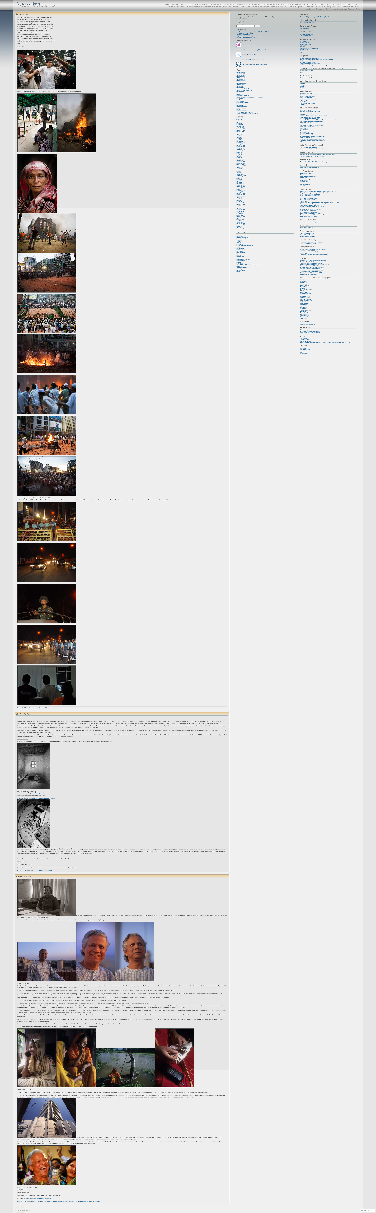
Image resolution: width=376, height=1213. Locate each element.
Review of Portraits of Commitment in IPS (311, 270)
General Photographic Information (309, 58)
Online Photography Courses (308, 243)
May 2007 (239, 155)
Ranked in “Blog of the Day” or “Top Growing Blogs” (314, 17)
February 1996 (240, 225)
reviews (238, 262)
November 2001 (240, 209)
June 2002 (239, 207)
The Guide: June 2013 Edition (244, 33)
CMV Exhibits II (240, 76)
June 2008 (239, 137)
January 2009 (240, 127)
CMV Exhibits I (240, 75)
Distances (261, 59)
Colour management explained (308, 330)
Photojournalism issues (243, 259)
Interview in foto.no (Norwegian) (308, 124)
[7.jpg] (46, 980)
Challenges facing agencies (307, 250)
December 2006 (240, 162)
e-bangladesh (303, 85)
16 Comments (96, 1201)
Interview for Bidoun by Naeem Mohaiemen (312, 121)
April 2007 (239, 156)
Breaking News (240, 72)
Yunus (90, 1201)
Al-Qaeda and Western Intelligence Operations (249, 36)
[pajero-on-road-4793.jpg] (46, 582)
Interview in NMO (304, 128)
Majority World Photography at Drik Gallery (312, 206)
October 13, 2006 (21, 1201)
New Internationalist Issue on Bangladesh (311, 149)
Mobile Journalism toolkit (307, 61)
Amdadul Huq (303, 281)
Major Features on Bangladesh (245, 245)
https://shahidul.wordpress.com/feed (310, 167)
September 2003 (241, 196)
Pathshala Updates (296, 7)
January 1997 (240, 222)
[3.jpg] (76, 1087)
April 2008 (239, 140)
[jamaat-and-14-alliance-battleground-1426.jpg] (46, 333)
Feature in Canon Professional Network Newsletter (314, 115)
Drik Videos (239, 94)
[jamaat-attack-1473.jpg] (46, 413)
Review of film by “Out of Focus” (309, 266)
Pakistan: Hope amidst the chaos (245, 37)
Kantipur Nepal (304, 129)
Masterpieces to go (305, 179)
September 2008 (241, 133)
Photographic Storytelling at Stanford (310, 213)
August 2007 (240, 151)
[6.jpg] (134, 980)
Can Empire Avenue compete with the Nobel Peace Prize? (252, 32)
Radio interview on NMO (306, 133)
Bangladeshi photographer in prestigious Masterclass (315, 193)
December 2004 (240, 185)
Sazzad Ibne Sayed (305, 313)
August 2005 (240, 177)
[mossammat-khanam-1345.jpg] (37, 212)
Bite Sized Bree (246, 64)
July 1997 (239, 220)
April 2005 (239, 181)
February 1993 (240, 229)
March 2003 (239, 201)
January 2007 (240, 160)
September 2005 (241, 175)
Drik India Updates (241, 93)
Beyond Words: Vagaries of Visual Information (312, 249)
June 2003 (239, 200)
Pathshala (303, 52)
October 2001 (240, 211)
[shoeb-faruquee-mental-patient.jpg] (33, 788)
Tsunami (302, 185)
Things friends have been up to (245, 112)
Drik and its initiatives (242, 237)
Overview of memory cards (307, 62)
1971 (237, 234)
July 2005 (239, 178)
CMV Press (239, 86)
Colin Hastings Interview (306, 197)
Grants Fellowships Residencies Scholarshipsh (203, 7)
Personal (238, 255)
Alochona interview (305, 110)
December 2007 (240, 145)
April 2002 (239, 208)
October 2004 (240, 188)
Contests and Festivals (345, 9)
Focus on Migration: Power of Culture (310, 117)
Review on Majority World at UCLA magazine (312, 136)
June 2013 (239, 120)
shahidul (33, 707)
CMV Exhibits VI (240, 82)
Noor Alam (303, 308)
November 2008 (240, 130)
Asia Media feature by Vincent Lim (309, 113)
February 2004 (240, 190)
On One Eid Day (23, 714)
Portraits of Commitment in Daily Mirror (311, 263)
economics (65, 1201)
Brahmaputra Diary (305, 175)
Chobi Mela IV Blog (305, 42)
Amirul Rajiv (303, 282)
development (58, 1201)
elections (239, 240)
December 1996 (240, 223)
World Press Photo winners (307, 103)
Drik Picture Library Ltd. (306, 47)
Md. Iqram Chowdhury (306, 299)
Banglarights (303, 41)
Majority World (42, 793)
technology (239, 269)
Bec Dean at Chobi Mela (306, 34)
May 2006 (239, 171)
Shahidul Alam (84, 1201)
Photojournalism (241, 258)
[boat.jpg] (125, 1087)
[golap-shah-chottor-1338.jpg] (46, 252)
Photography (240, 256)
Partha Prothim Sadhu (306, 310)
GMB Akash (303, 291)
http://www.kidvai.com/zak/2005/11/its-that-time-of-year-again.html (58, 867)
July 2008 (239, 135)
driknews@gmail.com (32, 1198)
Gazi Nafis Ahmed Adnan (307, 289)
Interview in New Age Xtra (307, 126)
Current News (240, 91)
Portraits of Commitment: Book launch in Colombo (314, 215)
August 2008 (240, 134)
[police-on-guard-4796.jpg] (46, 663)
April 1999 (239, 218)
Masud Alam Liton (305, 296)
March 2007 (239, 157)
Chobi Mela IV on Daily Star (307, 262)
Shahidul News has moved (243, 34)
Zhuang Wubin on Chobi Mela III (308, 274)
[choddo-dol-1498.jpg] (46, 495)
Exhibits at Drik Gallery (176, 7)
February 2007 (240, 159)
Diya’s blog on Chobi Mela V (307, 22)
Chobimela (303, 45)
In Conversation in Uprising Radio (309, 118)
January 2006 (240, 174)
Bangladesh (40, 1201)
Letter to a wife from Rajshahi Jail (309, 205)
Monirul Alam (303, 302)
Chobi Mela (303, 348)
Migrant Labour (304, 180)
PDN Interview (304, 131)
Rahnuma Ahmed (241, 260)
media (238, 247)
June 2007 (239, 153)
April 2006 (239, 172)
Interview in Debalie (305, 122)
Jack (243, 55)
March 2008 (239, 141)
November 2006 (240, 163)
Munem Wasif (303, 304)
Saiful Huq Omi (304, 311)
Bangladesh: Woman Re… (249, 59)
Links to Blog (245, 7)
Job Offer (235, 7)
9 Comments (48, 707)
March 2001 (239, 214)
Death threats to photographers (308, 198)
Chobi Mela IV (303, 338)
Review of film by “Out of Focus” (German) (312, 267)
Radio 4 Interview (305, 132)
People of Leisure (305, 184)
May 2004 (239, 189)
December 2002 (240, 204)
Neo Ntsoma (303, 307)
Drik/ (36, 793)
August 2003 (240, 197)
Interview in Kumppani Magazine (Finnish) (311, 125)
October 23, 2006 (21, 870)
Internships (226, 7)
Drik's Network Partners (243, 239)
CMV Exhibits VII (241, 83)
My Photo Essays (241, 250)
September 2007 (241, 149)
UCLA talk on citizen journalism (308, 216)
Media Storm (303, 101)
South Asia (239, 266)
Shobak (302, 87)
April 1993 (239, 227)
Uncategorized (40, 707)
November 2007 (240, 146)
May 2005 (239, 179)
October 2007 (240, 148)
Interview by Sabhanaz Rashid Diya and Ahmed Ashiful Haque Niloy (318, 120)
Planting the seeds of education (308, 78)
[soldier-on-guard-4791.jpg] (46, 622)
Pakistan (238, 254)
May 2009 (239, 123)
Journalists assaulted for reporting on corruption (313, 204)
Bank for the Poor (23, 876)
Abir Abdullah (303, 280)
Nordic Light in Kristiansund (307, 236)
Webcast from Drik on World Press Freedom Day (313, 156)
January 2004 (240, 192)
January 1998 (240, 219)
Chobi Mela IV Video (305, 44)
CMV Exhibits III (240, 78)
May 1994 (239, 226)
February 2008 (240, 142)
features (238, 241)
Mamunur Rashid (304, 295)
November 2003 (240, 194)
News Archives (281, 7)
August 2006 (240, 167)
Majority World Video (305, 341)
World (238, 271)
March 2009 (239, 124)
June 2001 (239, 212)
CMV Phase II (240, 84)
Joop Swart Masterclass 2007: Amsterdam (312, 242)
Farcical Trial (303, 201)
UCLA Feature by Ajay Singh (308, 142)
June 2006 (239, 170)
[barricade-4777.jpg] (46, 541)
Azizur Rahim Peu (305, 285)
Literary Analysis (305, 100)
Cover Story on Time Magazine (308, 147)
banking (53, 1201)
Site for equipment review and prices (310, 63)
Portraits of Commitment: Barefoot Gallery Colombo (314, 264)
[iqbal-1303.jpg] (46, 89)
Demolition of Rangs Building (308, 222)
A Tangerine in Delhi (305, 173)
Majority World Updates (260, 7)
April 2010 (239, 122)
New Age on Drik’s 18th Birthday (309, 212)
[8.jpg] (95, 980)
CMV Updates (240, 87)
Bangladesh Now (251, 55)
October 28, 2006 (21, 707)
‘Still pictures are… (247, 50)
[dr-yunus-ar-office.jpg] (46, 915)
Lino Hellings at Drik (305, 35)
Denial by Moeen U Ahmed (307, 199)
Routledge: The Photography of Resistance (312, 139)
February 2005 (240, 183)
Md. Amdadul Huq (305, 297)
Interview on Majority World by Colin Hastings (312, 252)
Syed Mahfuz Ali (304, 315)
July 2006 (239, 168)
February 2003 (240, 203)
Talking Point (303, 253)
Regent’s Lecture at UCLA (307, 135)
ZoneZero (302, 104)
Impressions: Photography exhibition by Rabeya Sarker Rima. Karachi (319, 202)
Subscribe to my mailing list (307, 324)
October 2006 (240, 164)
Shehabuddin (303, 314)
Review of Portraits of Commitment (310, 268)
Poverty (78, 1201)
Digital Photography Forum (307, 96)
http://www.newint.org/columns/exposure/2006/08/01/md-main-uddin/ (36, 798)
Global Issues (240, 243)
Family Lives (303, 177)
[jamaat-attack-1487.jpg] (46, 373)
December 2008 (240, 129)
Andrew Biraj (303, 284)
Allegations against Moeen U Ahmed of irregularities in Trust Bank (318, 191)
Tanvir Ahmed (304, 317)
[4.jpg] (174, 1087)
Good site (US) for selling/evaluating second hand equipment (316, 59)
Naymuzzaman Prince (306, 306)
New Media (239, 251)
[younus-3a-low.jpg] (46, 1184)
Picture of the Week (241, 108)
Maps (272, 7)
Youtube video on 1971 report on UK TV (311, 273)
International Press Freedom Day (309, 48)
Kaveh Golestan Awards (306, 227)
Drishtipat (302, 83)
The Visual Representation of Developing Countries (314, 254)
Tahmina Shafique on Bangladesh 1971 (310, 271)
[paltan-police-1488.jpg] (46, 292)
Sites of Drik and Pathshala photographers (248, 265)
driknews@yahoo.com (44, 1198)
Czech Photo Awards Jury (307, 233)
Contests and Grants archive (244, 90)
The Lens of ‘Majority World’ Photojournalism (312, 140)
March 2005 (239, 182)
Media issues (240, 248)
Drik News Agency (305, 28)
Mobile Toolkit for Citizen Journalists (310, 332)
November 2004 (240, 186)
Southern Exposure (241, 111)
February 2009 (240, 126)
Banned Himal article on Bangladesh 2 (310, 195)
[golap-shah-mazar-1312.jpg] (37, 152)
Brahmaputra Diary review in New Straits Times (313, 260)
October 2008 (240, 131)
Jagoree (302, 86)
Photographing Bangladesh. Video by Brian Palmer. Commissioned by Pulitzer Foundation (325, 342)
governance (239, 244)
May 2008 (239, 138)
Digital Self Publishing (306, 97)
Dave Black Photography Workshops (310, 331)
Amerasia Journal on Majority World (310, 111)
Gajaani (302, 72)
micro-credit (72, 1201)
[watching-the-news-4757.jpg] (46, 704)
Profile (358, 9)
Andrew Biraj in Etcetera (307, 70)
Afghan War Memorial (306, 93)
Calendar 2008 (240, 73)
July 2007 (239, 152)
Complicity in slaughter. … (262, 50)
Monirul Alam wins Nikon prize (308, 208)
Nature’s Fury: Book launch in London (310, 209)
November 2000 (240, 216)
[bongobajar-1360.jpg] (76, 152)
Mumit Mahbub (304, 303)
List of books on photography (308, 99)
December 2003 (240, 193)
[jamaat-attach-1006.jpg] (46, 454)
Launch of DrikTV (305, 339)
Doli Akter (303, 288)
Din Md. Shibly (304, 287)
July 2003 (239, 199)
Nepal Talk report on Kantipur (308, 210)
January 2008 (240, 144)
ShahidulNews (29, 3)
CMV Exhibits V (240, 80)
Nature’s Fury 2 (304, 183)
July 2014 (239, 119)
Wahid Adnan (303, 318)
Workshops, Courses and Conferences (321, 9)
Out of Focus (303, 51)
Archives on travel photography (309, 95)
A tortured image (250, 45)
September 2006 (241, 166)
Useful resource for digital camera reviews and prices (315, 65)
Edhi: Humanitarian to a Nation (308, 176)
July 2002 (239, 205)
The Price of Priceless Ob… (260, 64)
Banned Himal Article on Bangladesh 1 (310, 194)
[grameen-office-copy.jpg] (46, 1137)
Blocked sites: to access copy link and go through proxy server (317, 154)
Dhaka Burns (22, 14)
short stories (240, 263)
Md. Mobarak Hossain (306, 300)
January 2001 (240, 215)
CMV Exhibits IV (240, 79)
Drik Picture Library (305, 349)
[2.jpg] (36, 1087)
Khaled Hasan (304, 292)
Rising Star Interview (305, 137)
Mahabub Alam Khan (305, 293)
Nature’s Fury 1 (304, 181)
